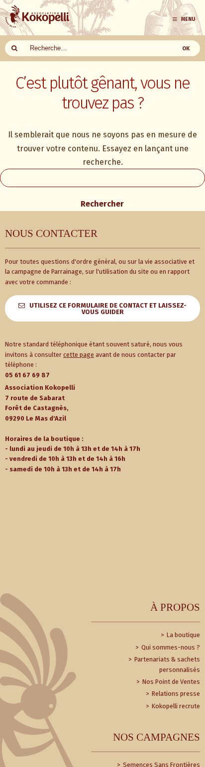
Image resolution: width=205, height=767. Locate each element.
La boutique (182, 635)
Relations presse (175, 693)
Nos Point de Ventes (170, 681)
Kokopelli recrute (175, 706)
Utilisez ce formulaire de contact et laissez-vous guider (108, 309)
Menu (188, 19)
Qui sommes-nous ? (170, 647)
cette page (78, 354)
